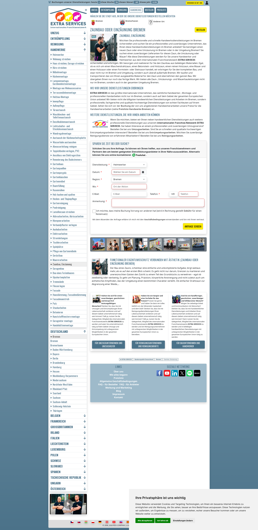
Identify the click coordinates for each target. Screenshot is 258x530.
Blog (118, 390)
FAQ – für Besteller (108, 384)
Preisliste (118, 378)
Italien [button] (55, 438)
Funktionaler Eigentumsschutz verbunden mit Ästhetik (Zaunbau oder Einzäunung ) (154, 261)
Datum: (96, 172)
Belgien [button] (55, 416)
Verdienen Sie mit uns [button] (194, 3)
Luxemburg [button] (58, 449)
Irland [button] (55, 432)
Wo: (94, 186)
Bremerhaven (56, 345)
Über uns (118, 371)
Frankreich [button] (58, 421)
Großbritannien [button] (62, 427)
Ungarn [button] (56, 483)
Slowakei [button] (57, 466)
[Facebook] (159, 373)
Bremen (54, 341)
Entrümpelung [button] (60, 38)
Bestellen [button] (200, 29)
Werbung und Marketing (118, 387)
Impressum (118, 394)
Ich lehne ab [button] (162, 520)
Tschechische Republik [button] (66, 477)
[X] (182, 373)
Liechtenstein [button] (60, 444)
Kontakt (118, 397)
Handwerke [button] (58, 50)
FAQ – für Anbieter (129, 384)
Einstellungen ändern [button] (183, 520)
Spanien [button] (55, 472)
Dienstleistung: (100, 164)
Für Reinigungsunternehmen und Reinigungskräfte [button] (148, 344)
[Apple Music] (197, 373)
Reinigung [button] (57, 44)
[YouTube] (167, 373)
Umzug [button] (55, 33)
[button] (94, 10)
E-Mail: (95, 193)
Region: (96, 179)
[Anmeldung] (207, 3)
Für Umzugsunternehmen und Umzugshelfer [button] (108, 344)
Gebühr (188, 210)
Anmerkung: (98, 201)
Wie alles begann (119, 374)
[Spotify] (189, 373)
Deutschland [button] (59, 331)
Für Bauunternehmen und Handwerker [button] (188, 344)
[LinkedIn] (174, 373)
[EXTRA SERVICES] (68, 16)
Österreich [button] (58, 489)
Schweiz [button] (56, 461)
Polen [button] (54, 455)
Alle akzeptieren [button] (145, 520)
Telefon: (154, 193)
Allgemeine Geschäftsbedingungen (118, 381)
